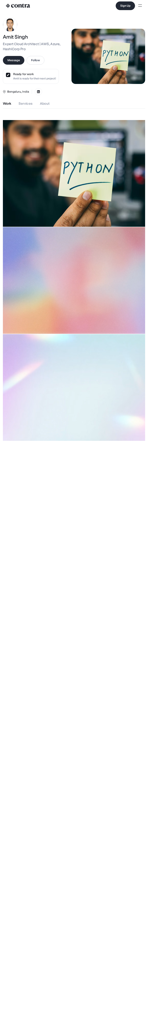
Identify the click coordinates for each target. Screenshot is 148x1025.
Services (26, 103)
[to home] (18, 6)
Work (7, 103)
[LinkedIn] (38, 92)
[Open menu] (140, 5)
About (45, 103)
